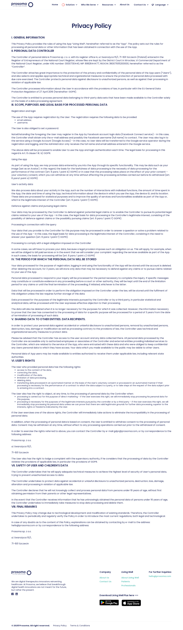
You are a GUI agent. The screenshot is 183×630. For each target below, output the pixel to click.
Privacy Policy (60, 625)
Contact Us (105, 581)
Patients (125, 581)
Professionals (128, 585)
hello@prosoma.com (160, 576)
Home (55, 4)
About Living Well (130, 577)
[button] (68, 4)
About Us (124, 4)
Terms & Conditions (80, 625)
